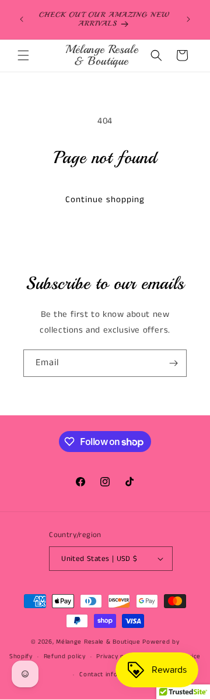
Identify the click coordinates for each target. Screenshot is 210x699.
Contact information (110, 674)
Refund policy (65, 656)
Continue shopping (105, 199)
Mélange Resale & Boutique (98, 642)
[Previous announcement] (21, 19)
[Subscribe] (173, 363)
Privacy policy (117, 656)
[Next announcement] (188, 19)
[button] (23, 55)
